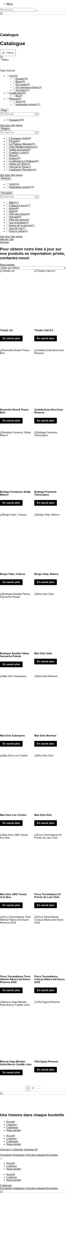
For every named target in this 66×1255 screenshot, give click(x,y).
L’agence (11, 1124)
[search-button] (36, 10)
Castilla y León (17, 152)
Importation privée (26, 104)
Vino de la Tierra (18, 167)
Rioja (12, 155)
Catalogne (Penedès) (21, 169)
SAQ (18, 101)
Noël (12, 211)
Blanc (19, 81)
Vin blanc (21, 90)
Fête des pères (17, 219)
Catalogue (12, 1127)
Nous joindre (13, 1130)
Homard (13, 217)
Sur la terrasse (17, 222)
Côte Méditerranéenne (22, 147)
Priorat (13, 141)
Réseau (13, 98)
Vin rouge (21, 84)
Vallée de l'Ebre (18, 164)
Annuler (4, 242)
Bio (17, 96)
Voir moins (17, 125)
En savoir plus (11, 338)
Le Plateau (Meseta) (20, 144)
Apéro (12, 208)
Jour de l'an (15, 228)
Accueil (10, 1121)
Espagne (14, 120)
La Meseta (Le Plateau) (22, 161)
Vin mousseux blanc (27, 87)
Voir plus (5, 125)
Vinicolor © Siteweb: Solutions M (18, 1149)
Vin (11, 76)
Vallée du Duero (18, 149)
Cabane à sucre (18, 205)
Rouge (19, 78)
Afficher (7, 239)
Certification (16, 93)
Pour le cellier (17, 231)
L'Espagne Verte (18, 138)
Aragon (13, 158)
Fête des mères (18, 214)
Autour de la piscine (20, 225)
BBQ (12, 202)
